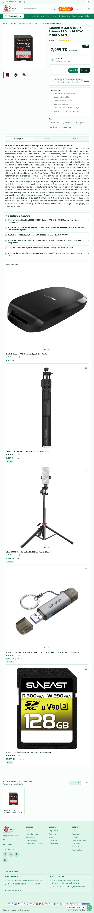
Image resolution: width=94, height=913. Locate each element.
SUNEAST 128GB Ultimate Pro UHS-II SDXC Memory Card (28, 753)
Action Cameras (38, 16)
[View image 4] (48, 349)
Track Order (53, 844)
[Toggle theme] (88, 2)
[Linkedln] (5, 860)
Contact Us (53, 841)
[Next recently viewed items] (87, 801)
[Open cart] (89, 9)
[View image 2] (45, 349)
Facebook (56, 123)
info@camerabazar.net (28, 2)
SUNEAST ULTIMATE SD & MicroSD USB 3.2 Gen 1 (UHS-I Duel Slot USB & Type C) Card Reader (43, 653)
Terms (70, 910)
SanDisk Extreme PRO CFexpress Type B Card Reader (26, 354)
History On (76, 783)
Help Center (53, 831)
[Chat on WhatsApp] (89, 907)
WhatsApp (68, 123)
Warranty (52, 834)
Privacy (75, 910)
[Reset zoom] (58, 862)
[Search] (55, 9)
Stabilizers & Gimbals (80, 16)
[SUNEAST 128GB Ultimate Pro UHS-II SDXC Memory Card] (47, 708)
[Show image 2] (15, 75)
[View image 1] (44, 349)
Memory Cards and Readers (28, 24)
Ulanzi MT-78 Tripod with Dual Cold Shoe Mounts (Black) (28, 552)
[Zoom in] (62, 862)
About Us (75, 834)
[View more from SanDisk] (53, 40)
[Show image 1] (7, 75)
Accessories (13, 24)
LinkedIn (55, 127)
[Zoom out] (53, 862)
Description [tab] (18, 139)
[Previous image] (6, 48)
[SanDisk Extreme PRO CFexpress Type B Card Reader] (47, 309)
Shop (27, 16)
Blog (73, 831)
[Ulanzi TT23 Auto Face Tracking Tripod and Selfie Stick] (47, 407)
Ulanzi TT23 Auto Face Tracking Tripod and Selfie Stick (27, 452)
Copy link (67, 127)
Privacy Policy (77, 847)
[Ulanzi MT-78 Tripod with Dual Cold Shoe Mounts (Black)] (47, 507)
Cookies (82, 910)
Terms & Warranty (79, 841)
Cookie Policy (77, 850)
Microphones (51, 16)
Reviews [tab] (75, 139)
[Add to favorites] (89, 28)
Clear (88, 783)
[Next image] (41, 48)
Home (5, 24)
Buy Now (84, 70)
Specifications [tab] (47, 139)
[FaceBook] (5, 854)
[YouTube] (10, 854)
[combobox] (38, 8)
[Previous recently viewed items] (6, 801)
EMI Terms (76, 844)
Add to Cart (73, 70)
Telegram (81, 123)
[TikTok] (16, 854)
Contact (75, 837)
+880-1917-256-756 (11, 2)
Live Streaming (64, 16)
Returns (52, 837)
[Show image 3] (24, 75)
